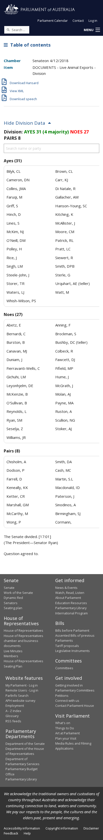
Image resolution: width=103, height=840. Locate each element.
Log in (92, 20)
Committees (64, 668)
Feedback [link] (11, 833)
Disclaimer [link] (91, 828)
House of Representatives (23, 630)
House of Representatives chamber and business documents (23, 640)
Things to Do (64, 728)
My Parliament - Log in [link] (22, 685)
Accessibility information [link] (22, 828)
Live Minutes (13, 651)
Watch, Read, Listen (69, 592)
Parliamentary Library (70, 608)
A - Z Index (13, 711)
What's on (62, 723)
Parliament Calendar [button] (53, 20)
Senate (9, 587)
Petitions (61, 695)
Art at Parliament (67, 733)
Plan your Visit (65, 738)
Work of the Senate (18, 592)
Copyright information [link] (62, 828)
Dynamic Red (13, 597)
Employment (15, 705)
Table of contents (29, 45)
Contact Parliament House (74, 705)
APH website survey (20, 700)
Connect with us (67, 700)
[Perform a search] (8, 29)
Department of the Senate (25, 743)
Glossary (12, 716)
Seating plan (13, 608)
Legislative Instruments (72, 650)
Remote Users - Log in (22, 690)
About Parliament (68, 597)
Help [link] (27, 833)
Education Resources (71, 603)
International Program (71, 613)
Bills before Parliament (72, 630)
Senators (11, 603)
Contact (78, 20)
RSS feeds (13, 721)
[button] (91, 30)
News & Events (66, 587)
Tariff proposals (67, 645)
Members (11, 656)
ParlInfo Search (17, 695)
